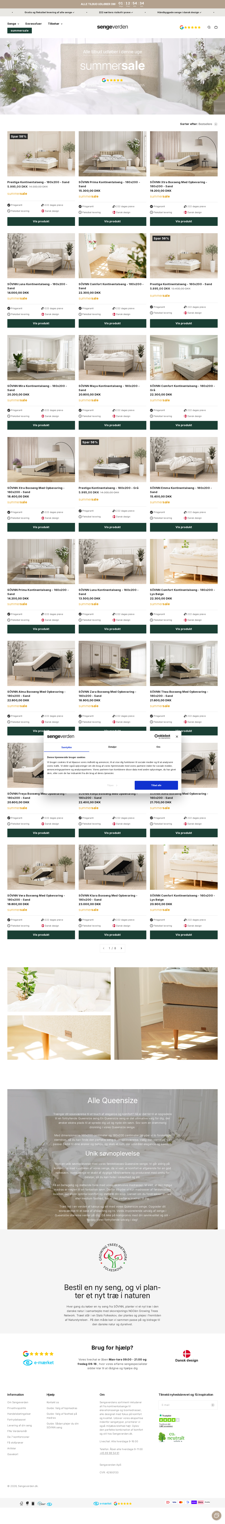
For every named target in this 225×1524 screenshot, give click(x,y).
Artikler (11, 1448)
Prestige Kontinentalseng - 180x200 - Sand (38, 182)
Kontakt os (53, 1402)
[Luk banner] (177, 736)
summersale (19, 30)
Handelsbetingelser (19, 1413)
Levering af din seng (19, 1425)
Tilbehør (53, 23)
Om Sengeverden (17, 1402)
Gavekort (12, 1454)
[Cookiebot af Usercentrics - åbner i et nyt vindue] (156, 736)
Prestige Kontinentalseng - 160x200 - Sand (181, 284)
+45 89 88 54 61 (109, 1452)
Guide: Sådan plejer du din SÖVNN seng (63, 1425)
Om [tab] (158, 746)
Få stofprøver (15, 1442)
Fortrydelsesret (16, 1419)
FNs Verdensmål (17, 1431)
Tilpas (110, 785)
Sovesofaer (33, 23)
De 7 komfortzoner (18, 1436)
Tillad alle (156, 785)
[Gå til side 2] (121, 948)
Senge (11, 23)
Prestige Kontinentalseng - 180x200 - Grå (109, 488)
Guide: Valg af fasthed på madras (62, 1415)
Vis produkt (41, 221)
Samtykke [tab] (66, 747)
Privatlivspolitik (16, 1408)
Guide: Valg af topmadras (62, 1408)
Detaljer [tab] (112, 746)
